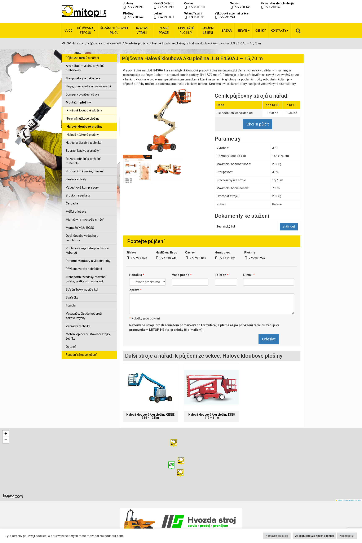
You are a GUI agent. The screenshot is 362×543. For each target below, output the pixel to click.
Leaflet (339, 500)
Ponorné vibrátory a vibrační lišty (88, 261)
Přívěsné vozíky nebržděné (84, 269)
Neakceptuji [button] (347, 535)
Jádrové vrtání (142, 30)
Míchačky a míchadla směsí (84, 219)
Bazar (227, 30)
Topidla (71, 305)
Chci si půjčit (258, 124)
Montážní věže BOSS (80, 228)
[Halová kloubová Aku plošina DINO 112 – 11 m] (211, 387)
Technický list (226, 226)
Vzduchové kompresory (82, 187)
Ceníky (260, 30)
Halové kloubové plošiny (84, 126)
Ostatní (71, 347)
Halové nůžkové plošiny (83, 135)
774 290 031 (166, 17)
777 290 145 (242, 7)
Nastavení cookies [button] (277, 535)
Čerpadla (72, 203)
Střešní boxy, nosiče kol (82, 289)
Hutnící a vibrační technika (83, 143)
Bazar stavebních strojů (277, 3)
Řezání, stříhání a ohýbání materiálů (83, 161)
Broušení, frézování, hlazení (84, 171)
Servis (234, 3)
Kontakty (278, 30)
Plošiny (128, 13)
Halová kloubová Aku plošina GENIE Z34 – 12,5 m (150, 416)
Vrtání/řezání (193, 13)
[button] (173, 443)
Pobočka (136, 275)
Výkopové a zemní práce (231, 13)
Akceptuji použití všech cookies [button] (314, 535)
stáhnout (289, 226)
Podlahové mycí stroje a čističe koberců (87, 250)
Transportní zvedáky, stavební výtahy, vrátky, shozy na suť (86, 279)
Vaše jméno (182, 275)
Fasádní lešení (208, 30)
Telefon (222, 275)
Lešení (158, 13)
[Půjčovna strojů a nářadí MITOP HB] (79, 11)
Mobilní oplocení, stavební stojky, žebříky (88, 336)
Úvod (68, 30)
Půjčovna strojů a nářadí (82, 58)
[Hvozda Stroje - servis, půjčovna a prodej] (181, 521)
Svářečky (72, 297)
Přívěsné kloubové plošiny (84, 110)
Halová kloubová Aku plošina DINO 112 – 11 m (211, 416)
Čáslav (188, 3)
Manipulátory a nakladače (83, 78)
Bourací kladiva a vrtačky (83, 151)
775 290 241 (227, 17)
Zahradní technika (78, 326)
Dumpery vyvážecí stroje (82, 94)
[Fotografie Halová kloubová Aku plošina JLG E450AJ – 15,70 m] (165, 120)
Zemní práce (164, 30)
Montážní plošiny (186, 30)
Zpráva (135, 290)
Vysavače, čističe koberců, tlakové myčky (84, 316)
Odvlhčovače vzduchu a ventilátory (82, 238)
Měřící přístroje (76, 211)
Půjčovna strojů (85, 30)
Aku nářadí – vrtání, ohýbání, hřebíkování (85, 68)
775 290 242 (135, 17)
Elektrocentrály (76, 179)
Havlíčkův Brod (164, 3)
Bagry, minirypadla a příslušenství (88, 86)
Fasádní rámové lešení (81, 355)
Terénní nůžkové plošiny (83, 118)
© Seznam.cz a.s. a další (352, 500)
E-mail (249, 275)
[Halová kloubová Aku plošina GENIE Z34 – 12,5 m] (150, 387)
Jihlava (128, 3)
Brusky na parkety (78, 195)
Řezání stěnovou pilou (114, 30)
